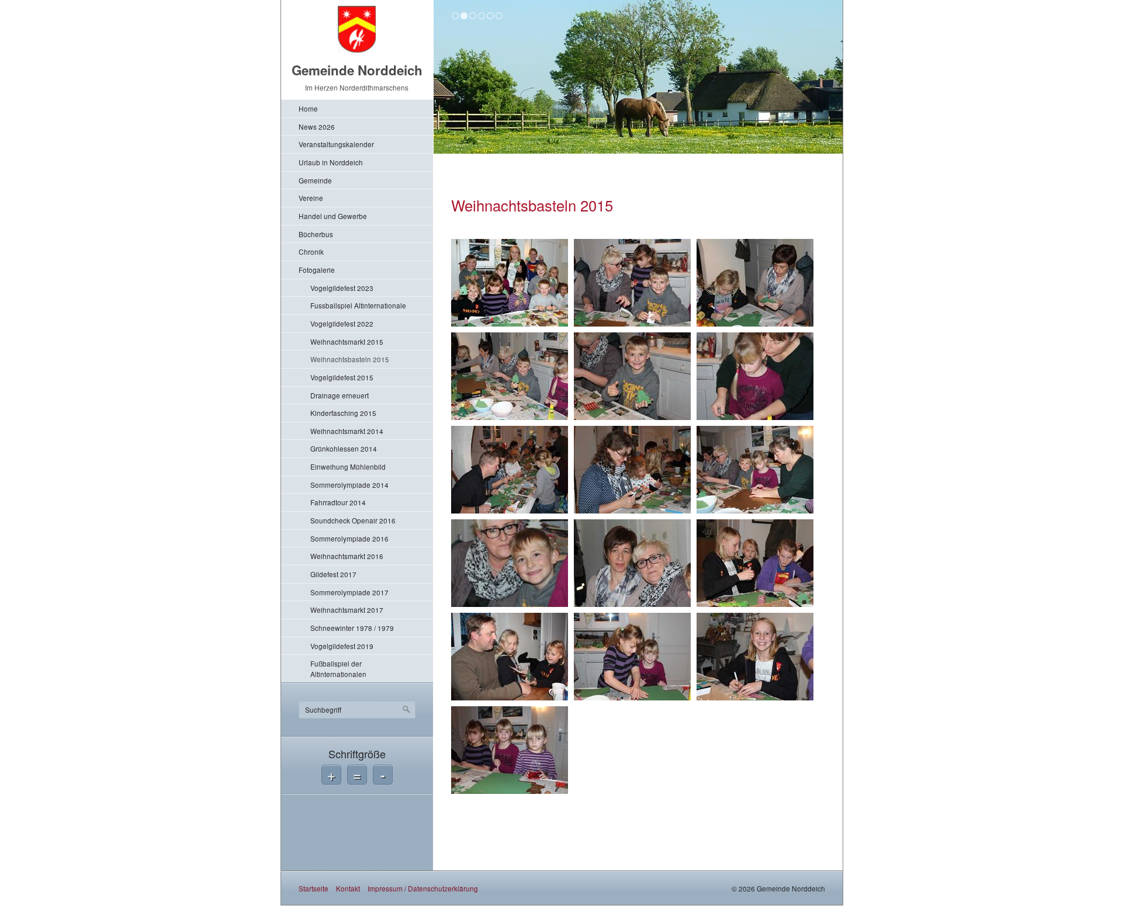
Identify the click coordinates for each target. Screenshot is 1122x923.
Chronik (311, 251)
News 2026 (317, 126)
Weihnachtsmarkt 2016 (346, 556)
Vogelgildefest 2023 (341, 288)
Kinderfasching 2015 (343, 413)
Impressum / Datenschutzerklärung (423, 888)
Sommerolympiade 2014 (349, 485)
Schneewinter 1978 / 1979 (352, 628)
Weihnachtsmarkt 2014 (346, 431)
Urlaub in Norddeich (331, 162)
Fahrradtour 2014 (338, 502)
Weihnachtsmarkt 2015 (346, 341)
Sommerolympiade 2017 (349, 592)
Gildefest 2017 (333, 574)
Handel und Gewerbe (333, 216)
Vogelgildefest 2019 (341, 646)
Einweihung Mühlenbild (348, 466)
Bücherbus (316, 234)
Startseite (313, 888)
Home (308, 108)
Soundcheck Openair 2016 (353, 520)
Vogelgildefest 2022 (341, 323)
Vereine (311, 198)
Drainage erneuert (339, 395)
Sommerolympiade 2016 (349, 538)
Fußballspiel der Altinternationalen (338, 668)
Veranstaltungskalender (336, 144)
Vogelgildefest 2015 (341, 377)
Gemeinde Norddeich (357, 70)
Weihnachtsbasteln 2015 (349, 359)
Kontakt (348, 888)
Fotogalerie (317, 270)
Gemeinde (315, 180)
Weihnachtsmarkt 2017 (346, 610)
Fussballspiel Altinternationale (358, 305)
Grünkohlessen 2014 (343, 448)
